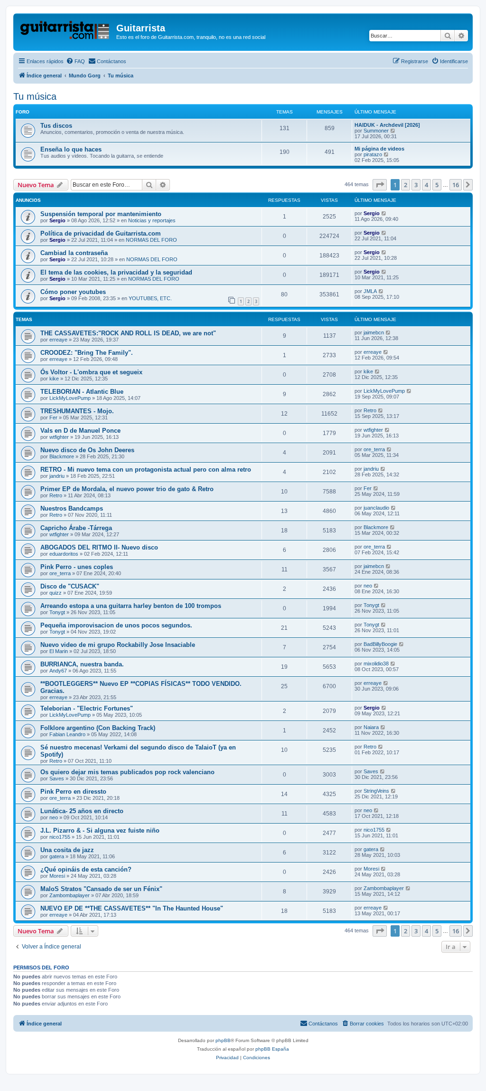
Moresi (57, 876)
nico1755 (59, 837)
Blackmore (61, 456)
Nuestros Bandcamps (71, 508)
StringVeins (376, 791)
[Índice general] (66, 31)
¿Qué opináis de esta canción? (85, 869)
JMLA (370, 291)
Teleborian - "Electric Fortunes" (86, 708)
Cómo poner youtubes (73, 291)
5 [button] (437, 184)
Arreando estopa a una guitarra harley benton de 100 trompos (130, 605)
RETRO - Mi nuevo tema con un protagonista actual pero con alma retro (145, 469)
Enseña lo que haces (71, 149)
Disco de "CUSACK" (69, 586)
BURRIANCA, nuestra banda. (82, 664)
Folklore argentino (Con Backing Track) (97, 727)
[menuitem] (75, 61)
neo (368, 585)
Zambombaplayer (69, 895)
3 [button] (416, 184)
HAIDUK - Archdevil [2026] (387, 125)
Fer (53, 417)
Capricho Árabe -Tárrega (76, 527)
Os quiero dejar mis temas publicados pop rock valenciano (127, 772)
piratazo (373, 154)
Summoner (376, 130)
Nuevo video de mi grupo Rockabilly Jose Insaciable (117, 644)
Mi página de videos (379, 149)
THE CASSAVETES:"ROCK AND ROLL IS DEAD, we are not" (128, 333)
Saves (56, 778)
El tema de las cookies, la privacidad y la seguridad (116, 272)
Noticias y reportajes (152, 220)
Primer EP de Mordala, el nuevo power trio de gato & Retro (127, 489)
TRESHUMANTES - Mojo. (77, 411)
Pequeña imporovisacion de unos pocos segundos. (116, 625)
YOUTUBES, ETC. (150, 298)
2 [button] (405, 184)
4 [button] (426, 184)
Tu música (34, 96)
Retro (370, 410)
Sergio (57, 220)
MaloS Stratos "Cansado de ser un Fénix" (101, 888)
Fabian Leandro (67, 734)
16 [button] (455, 184)
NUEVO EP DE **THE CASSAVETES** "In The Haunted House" (131, 908)
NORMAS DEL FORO (151, 240)
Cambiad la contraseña (74, 252)
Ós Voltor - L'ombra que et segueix (91, 372)
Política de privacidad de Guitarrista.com (100, 233)
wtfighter (59, 437)
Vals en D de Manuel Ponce (80, 430)
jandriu (57, 476)
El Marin (58, 651)
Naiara (371, 727)
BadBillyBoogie (380, 644)
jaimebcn (374, 332)
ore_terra (374, 449)
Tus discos (56, 125)
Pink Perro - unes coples (76, 566)
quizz (55, 593)
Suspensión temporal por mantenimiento (100, 214)
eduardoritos (63, 554)
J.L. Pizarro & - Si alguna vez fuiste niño (99, 830)
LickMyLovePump (70, 398)
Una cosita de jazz (67, 850)
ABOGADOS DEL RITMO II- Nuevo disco (99, 547)
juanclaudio (376, 508)
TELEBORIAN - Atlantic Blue (81, 391)
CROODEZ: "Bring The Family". (86, 352)
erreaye (58, 339)
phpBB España (272, 1049)
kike (54, 378)
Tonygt (57, 612)
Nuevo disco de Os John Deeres (87, 450)
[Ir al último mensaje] (384, 213)
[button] (380, 184)
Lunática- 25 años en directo (81, 811)
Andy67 (58, 671)
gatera (56, 856)
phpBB (223, 1040)
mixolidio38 (376, 663)
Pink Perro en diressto (73, 791)
